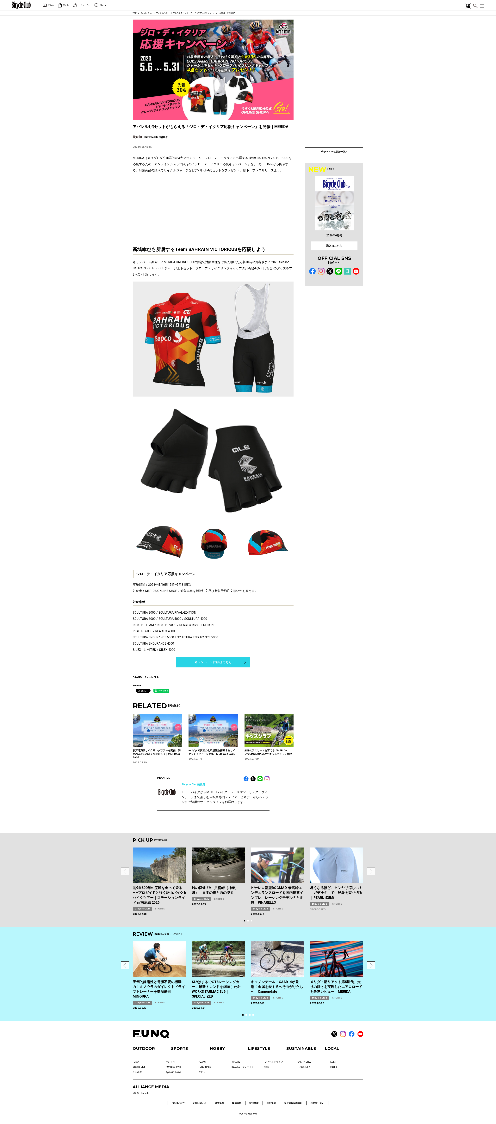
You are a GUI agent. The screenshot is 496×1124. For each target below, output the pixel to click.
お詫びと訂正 (317, 1103)
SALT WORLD (304, 1061)
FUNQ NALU (205, 1067)
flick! (266, 1067)
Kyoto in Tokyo (173, 1072)
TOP (135, 13)
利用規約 (271, 1103)
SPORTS (160, 908)
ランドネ (170, 1061)
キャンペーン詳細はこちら (213, 662)
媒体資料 (236, 1103)
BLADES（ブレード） (243, 1067)
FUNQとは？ (178, 1103)
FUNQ (136, 1061)
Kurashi (145, 1093)
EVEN (333, 1061)
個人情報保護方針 (293, 1103)
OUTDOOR (144, 1048)
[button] (125, 871)
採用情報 (254, 1103)
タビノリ (203, 1072)
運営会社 (219, 1103)
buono (333, 1067)
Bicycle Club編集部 (193, 784)
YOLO (136, 1093)
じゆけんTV (303, 1067)
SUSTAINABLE (301, 1048)
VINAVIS (236, 1061)
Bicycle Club (146, 13)
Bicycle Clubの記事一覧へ (334, 151)
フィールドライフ (273, 1061)
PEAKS (202, 1061)
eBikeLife (137, 1072)
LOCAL (332, 1048)
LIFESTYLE (259, 1048)
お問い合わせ (200, 1103)
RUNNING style (173, 1067)
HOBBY (217, 1048)
